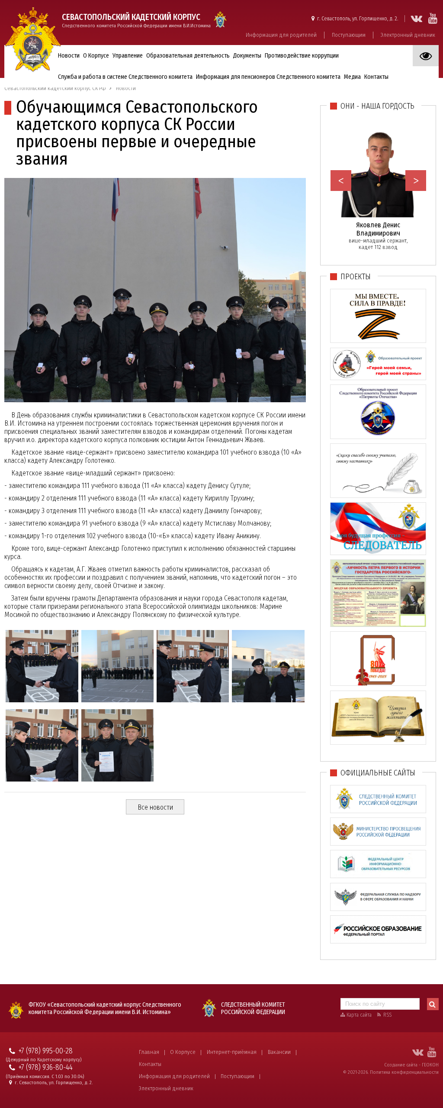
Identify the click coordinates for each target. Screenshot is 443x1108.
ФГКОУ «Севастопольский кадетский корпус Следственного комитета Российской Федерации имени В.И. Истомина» (105, 1008)
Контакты (150, 1064)
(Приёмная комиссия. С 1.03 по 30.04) (45, 1076)
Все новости (155, 807)
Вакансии (279, 1052)
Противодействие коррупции (302, 55)
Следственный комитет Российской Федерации (253, 1008)
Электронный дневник (408, 35)
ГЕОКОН (430, 1065)
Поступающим (349, 35)
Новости (69, 55)
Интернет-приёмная (232, 1052)
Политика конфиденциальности (404, 1072)
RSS (387, 1015)
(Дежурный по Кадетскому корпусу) (43, 1060)
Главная (149, 1052)
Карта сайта (359, 1015)
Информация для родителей (281, 35)
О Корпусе (183, 1052)
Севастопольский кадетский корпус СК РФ (55, 88)
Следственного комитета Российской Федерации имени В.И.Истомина (136, 20)
